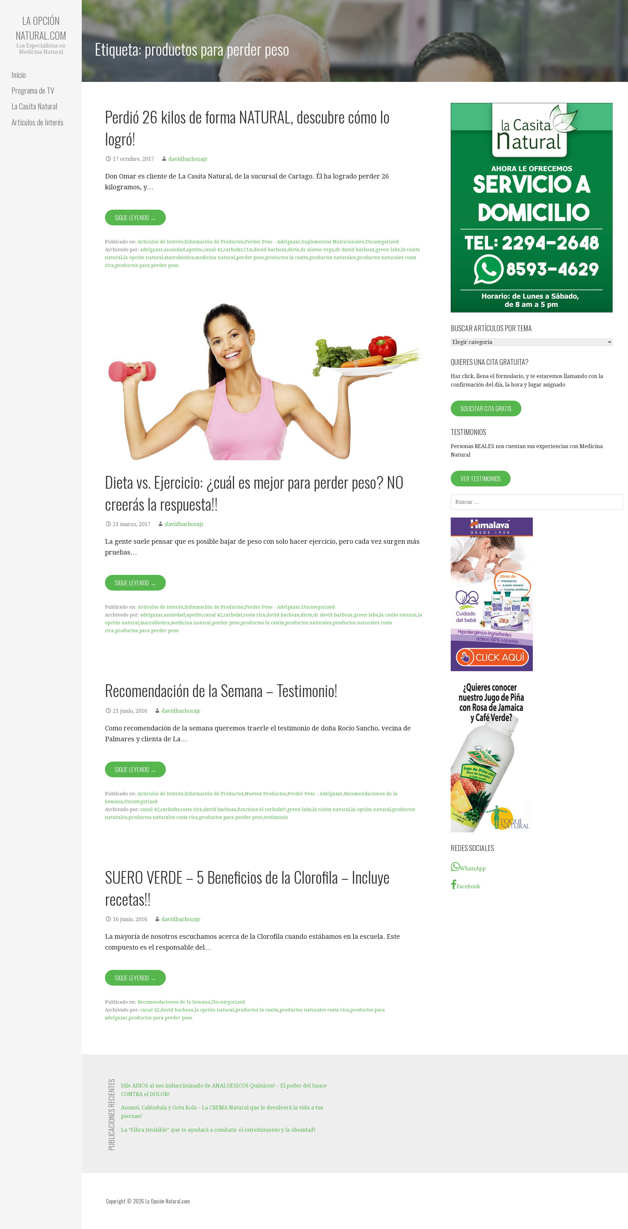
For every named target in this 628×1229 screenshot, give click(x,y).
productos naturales (332, 257)
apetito (194, 249)
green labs (388, 249)
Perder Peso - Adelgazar (272, 241)
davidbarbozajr (187, 159)
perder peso (250, 257)
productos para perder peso (147, 265)
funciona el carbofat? (261, 809)
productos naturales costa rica (163, 817)
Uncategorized (382, 241)
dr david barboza (355, 249)
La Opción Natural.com (41, 28)
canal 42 (212, 249)
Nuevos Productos (265, 793)
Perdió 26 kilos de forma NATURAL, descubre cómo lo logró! (247, 127)
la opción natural (143, 257)
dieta (293, 249)
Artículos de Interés (37, 122)
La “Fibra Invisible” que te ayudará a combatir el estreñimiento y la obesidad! (218, 1130)
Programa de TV (32, 90)
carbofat (233, 249)
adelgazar (151, 249)
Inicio (18, 74)
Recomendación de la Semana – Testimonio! (221, 690)
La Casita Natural (34, 106)
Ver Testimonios (481, 478)
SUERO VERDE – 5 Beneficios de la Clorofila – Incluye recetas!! (247, 887)
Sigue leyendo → (135, 217)
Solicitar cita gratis (486, 408)
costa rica (254, 614)
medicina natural (215, 257)
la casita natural (398, 614)
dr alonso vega (317, 249)
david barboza (270, 249)
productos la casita (286, 257)
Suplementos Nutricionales (333, 241)
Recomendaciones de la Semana (174, 1002)
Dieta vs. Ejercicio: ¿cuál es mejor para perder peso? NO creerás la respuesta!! (254, 492)
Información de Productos (214, 241)
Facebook (468, 886)
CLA (248, 249)
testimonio (276, 817)
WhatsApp (473, 868)
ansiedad (174, 249)
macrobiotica (179, 257)
